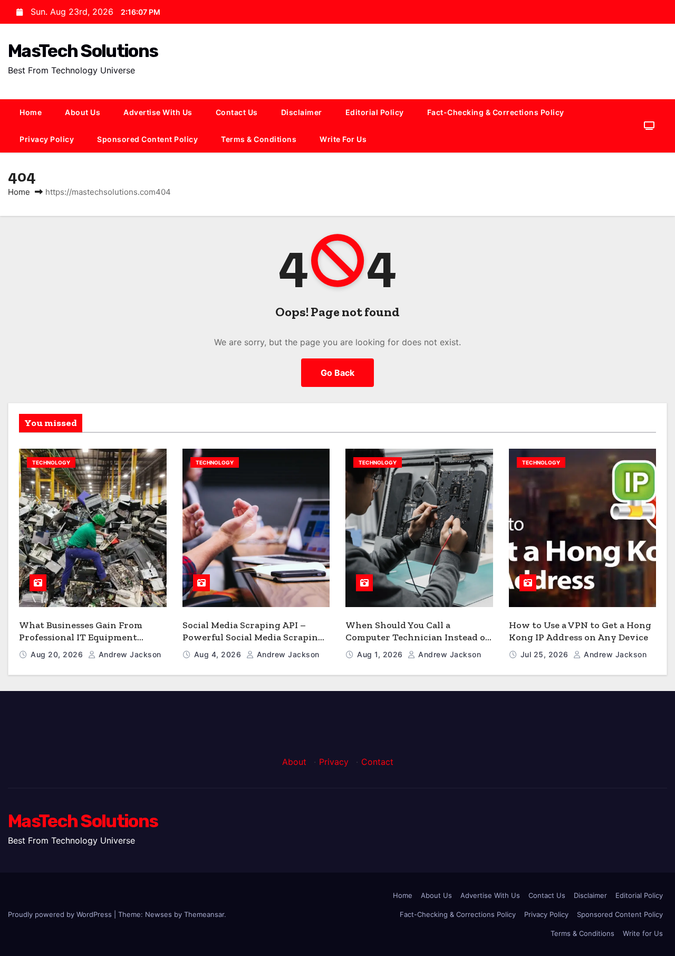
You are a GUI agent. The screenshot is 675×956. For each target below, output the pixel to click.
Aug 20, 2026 (58, 654)
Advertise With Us (157, 112)
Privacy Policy (47, 139)
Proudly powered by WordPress (61, 914)
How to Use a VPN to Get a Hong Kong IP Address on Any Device (580, 631)
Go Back (337, 372)
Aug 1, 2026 (381, 654)
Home (31, 112)
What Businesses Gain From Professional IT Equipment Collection (80, 637)
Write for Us (343, 139)
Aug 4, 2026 (219, 654)
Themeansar (204, 914)
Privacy (334, 761)
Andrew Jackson (128, 654)
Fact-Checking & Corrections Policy (495, 112)
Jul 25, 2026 (545, 654)
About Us (82, 112)
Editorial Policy (374, 112)
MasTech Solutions (83, 51)
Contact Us (237, 112)
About (294, 761)
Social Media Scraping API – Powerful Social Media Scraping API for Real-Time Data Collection (253, 643)
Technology (51, 462)
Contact (377, 761)
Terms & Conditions (258, 139)
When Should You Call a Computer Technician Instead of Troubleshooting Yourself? (417, 637)
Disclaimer (301, 112)
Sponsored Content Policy (147, 139)
